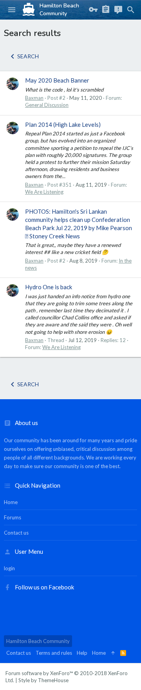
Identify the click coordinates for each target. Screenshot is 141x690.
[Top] (113, 653)
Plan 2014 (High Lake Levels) (63, 124)
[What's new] (118, 10)
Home (11, 502)
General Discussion (47, 105)
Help (82, 653)
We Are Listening (44, 192)
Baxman (34, 98)
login (9, 568)
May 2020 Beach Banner (57, 80)
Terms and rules (54, 653)
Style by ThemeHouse (43, 680)
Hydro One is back (48, 286)
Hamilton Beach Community (38, 641)
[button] (12, 9)
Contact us (16, 533)
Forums (12, 517)
